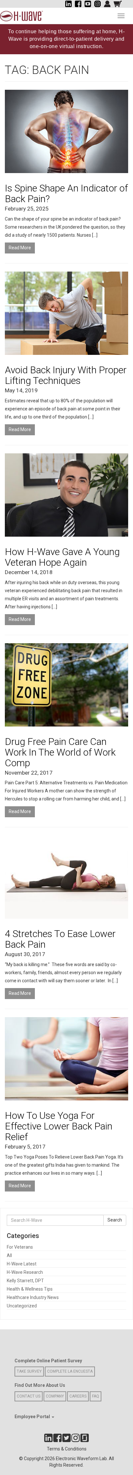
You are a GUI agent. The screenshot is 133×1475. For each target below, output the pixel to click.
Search (114, 1219)
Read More (20, 247)
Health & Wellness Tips (30, 1289)
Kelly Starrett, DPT (25, 1280)
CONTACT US (28, 1396)
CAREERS (78, 1396)
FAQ (95, 1396)
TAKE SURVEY (29, 1371)
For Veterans (20, 1247)
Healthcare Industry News (33, 1297)
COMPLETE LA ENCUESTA (70, 1371)
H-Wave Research (25, 1272)
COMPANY (55, 1396)
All (9, 1255)
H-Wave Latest (21, 1263)
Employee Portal (33, 1416)
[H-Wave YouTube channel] (88, 4)
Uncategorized (22, 1305)
